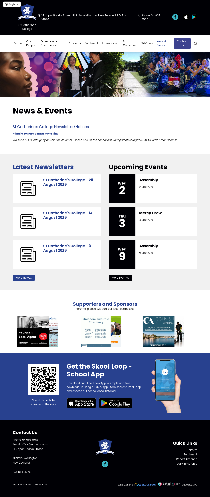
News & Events (161, 43)
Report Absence (186, 459)
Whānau (147, 43)
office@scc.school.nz (34, 444)
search (195, 43)
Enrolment (91, 43)
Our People (30, 43)
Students (75, 43)
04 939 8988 (30, 440)
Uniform (192, 450)
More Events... (120, 277)
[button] (12, 4)
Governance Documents (49, 43)
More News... (24, 277)
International (110, 43)
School (18, 43)
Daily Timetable (186, 464)
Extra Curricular (129, 43)
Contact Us (182, 43)
